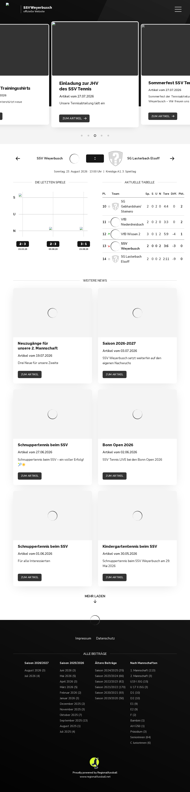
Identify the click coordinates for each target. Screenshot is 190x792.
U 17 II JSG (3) (139, 687)
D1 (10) (135, 693)
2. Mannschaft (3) (141, 676)
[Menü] (178, 9)
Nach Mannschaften (143, 663)
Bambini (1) (137, 720)
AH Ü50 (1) (137, 726)
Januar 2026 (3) (69, 698)
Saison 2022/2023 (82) (109, 681)
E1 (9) (134, 704)
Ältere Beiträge (106, 663)
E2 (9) (134, 709)
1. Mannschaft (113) (142, 670)
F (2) (133, 715)
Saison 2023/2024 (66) (109, 676)
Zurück (17, 158)
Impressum (83, 638)
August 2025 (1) (70, 726)
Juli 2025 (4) (67, 732)
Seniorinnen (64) (140, 737)
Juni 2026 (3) (68, 670)
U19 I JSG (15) (139, 681)
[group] (95, 162)
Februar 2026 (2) (70, 693)
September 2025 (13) (74, 720)
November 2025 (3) (72, 709)
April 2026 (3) (68, 681)
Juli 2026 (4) (32, 676)
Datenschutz (105, 638)
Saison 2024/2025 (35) (109, 670)
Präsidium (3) (138, 732)
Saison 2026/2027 (36, 663)
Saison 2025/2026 (72, 663)
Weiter (172, 158)
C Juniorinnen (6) (140, 743)
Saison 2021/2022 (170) (110, 687)
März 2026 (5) (69, 687)
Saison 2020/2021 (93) (109, 693)
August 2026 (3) (34, 670)
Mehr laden (95, 596)
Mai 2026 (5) (68, 676)
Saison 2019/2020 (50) (109, 698)
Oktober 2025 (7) (71, 715)
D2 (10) (135, 698)
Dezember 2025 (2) (72, 704)
